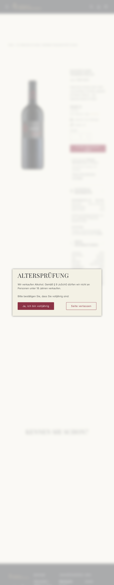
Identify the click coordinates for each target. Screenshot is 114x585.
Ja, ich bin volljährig (36, 305)
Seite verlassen (81, 305)
